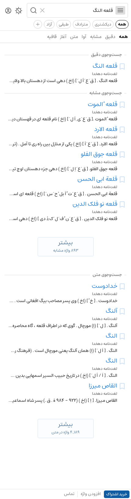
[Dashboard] (8, 11)
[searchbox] (80, 10)
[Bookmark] (122, 66)
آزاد (49, 24)
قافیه (52, 37)
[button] (33, 10)
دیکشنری (103, 24)
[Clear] (43, 10)
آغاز (63, 37)
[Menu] (120, 10)
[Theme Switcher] (18, 11)
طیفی (64, 24)
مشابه (95, 37)
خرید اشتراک (116, 494)
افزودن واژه (91, 493)
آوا (84, 37)
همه (122, 24)
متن (74, 37)
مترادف (81, 24)
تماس (69, 493)
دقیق (110, 37)
